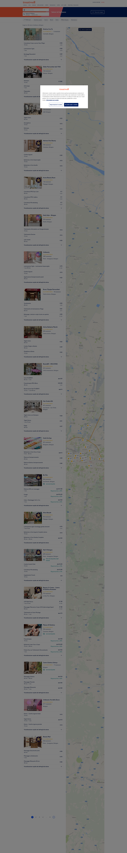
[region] (64, 96)
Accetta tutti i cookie (71, 104)
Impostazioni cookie (56, 104)
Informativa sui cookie (52, 100)
